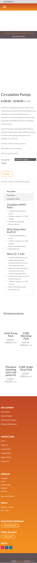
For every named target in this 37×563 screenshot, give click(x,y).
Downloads (11, 195)
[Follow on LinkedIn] (10, 547)
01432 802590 (8, 2)
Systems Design (6, 416)
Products (12, 33)
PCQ (32, 561)
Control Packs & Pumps (24, 33)
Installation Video (13, 199)
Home (6, 33)
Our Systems (5, 412)
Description (11, 191)
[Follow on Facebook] (6, 547)
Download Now (10, 525)
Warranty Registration (9, 424)
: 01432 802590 (8, 496)
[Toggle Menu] (4, 7)
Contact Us (5, 461)
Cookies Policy (6, 453)
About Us (4, 445)
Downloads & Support (9, 420)
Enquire (6, 173)
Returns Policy (6, 457)
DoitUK (20, 561)
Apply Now (8, 536)
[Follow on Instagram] (2, 547)
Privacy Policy (6, 449)
